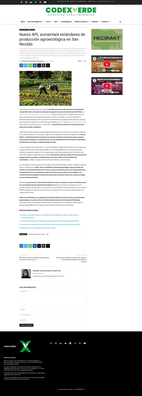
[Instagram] (26, 2)
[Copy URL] (48, 65)
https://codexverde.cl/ (38, 273)
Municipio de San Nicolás (78, 122)
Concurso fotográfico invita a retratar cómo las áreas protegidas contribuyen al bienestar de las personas (24, 378)
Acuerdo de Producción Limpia (36, 234)
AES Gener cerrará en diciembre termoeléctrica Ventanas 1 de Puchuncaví (34, 259)
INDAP (61, 122)
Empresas (39, 27)
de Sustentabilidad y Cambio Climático (38, 114)
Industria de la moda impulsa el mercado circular (38, 228)
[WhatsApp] (30, 65)
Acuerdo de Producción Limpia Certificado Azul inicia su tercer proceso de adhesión (50, 224)
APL (44, 147)
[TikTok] (36, 2)
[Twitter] (40, 2)
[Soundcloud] (65, 343)
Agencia (22, 114)
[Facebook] (21, 2)
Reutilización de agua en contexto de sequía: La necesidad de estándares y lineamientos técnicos (72, 260)
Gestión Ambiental (29, 27)
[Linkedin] (31, 2)
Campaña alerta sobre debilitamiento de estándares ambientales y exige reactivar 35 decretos (24, 373)
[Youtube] (45, 2)
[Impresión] (43, 65)
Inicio (20, 27)
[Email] (39, 65)
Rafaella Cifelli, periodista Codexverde (33, 61)
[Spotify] (70, 343)
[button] (120, 21)
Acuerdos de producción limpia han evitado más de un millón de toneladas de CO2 (50, 221)
